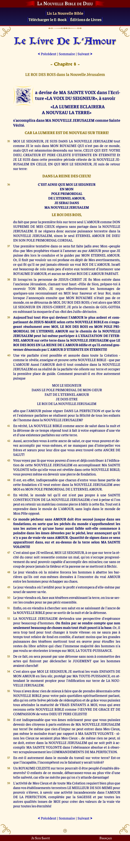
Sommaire (67, 53)
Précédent (47, 53)
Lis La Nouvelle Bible (65, 13)
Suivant (85, 53)
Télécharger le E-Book (48, 19)
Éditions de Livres (86, 19)
